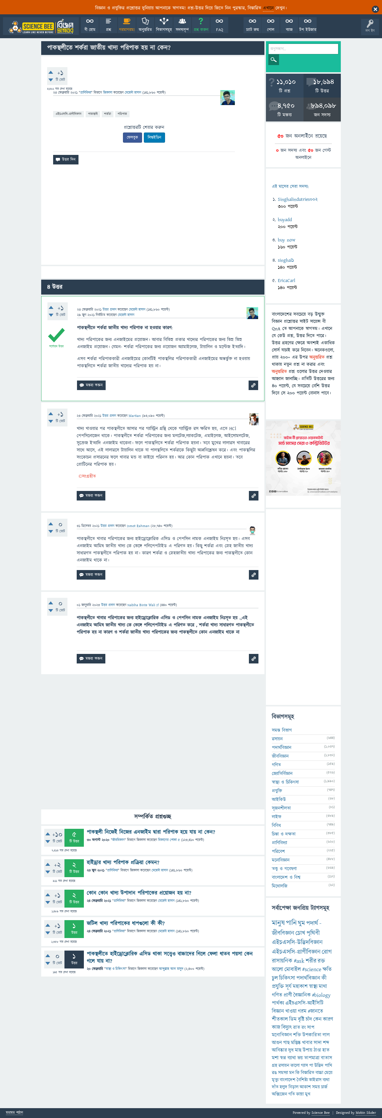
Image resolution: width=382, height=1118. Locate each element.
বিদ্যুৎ (286, 1027)
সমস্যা (283, 1072)
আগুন (277, 1042)
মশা (275, 1058)
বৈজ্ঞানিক (302, 995)
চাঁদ (309, 1019)
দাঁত (275, 1087)
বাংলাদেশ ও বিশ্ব (286, 877)
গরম (302, 1011)
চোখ (300, 933)
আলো (277, 969)
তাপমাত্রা (312, 1058)
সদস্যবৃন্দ (182, 30)
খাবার (307, 1042)
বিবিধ (276, 825)
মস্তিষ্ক (296, 1042)
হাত (325, 1050)
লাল (326, 1035)
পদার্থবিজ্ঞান (281, 747)
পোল (270, 30)
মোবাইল (292, 969)
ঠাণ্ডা (317, 1050)
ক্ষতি (327, 969)
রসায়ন (277, 739)
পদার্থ (312, 923)
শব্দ (326, 1042)
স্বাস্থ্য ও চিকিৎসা (115, 968)
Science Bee (321, 1112)
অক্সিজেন (279, 1094)
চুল (275, 978)
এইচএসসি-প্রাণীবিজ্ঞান (68, 114)
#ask (299, 961)
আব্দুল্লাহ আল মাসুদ (171, 968)
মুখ (307, 1094)
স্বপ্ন (283, 1058)
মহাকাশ (300, 986)
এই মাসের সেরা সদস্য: (290, 187)
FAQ (219, 30)
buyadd (285, 219)
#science (311, 969)
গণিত (276, 765)
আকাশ (305, 1087)
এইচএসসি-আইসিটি (304, 1003)
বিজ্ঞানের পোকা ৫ (169, 840)
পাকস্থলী (93, 114)
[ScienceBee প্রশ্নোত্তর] (41, 26)
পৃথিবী (313, 933)
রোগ (327, 952)
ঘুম (301, 923)
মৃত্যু (275, 1080)
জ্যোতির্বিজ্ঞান (282, 773)
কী (323, 978)
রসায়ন (283, 1065)
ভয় (300, 1058)
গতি (291, 1094)
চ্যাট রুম (252, 30)
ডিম (293, 1019)
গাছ (286, 1042)
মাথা (323, 986)
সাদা (318, 1042)
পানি (291, 923)
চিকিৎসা (287, 978)
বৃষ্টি (301, 1019)
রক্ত (321, 961)
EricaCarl (286, 280)
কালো (295, 1065)
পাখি (328, 1065)
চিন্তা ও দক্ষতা (283, 834)
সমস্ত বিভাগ (282, 730)
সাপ (310, 1027)
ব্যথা (326, 1080)
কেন (317, 1019)
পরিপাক (122, 114)
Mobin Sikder (366, 1112)
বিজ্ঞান (278, 1011)
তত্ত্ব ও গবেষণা (284, 869)
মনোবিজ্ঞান (280, 860)
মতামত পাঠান (14, 1113)
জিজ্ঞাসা (108, 92)
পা (311, 1065)
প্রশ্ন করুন (201, 30)
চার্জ (324, 1087)
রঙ (274, 1072)
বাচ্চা (319, 1072)
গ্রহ (274, 1065)
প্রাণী (288, 995)
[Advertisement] (152, 217)
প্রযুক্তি (277, 791)
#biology (321, 995)
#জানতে (315, 1011)
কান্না (300, 1094)
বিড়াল (293, 1087)
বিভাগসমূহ (164, 30)
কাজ (276, 1027)
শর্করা (107, 114)
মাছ (298, 1050)
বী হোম (90, 30)
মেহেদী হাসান (160, 870)
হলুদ (283, 1087)
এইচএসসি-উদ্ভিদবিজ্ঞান (297, 942)
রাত (296, 1027)
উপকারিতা (311, 1035)
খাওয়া (291, 1011)
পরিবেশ (278, 851)
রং (303, 1027)
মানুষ (278, 923)
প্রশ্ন (108, 30)
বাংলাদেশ (287, 1080)
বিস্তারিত (307, 1072)
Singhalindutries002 (298, 199)
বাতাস (326, 1058)
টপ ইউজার (307, 30)
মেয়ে (328, 1072)
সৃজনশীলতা (281, 808)
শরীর (311, 961)
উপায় (307, 1050)
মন (291, 1072)
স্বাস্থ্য (313, 986)
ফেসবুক (132, 138)
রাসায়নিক (282, 961)
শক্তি (297, 1035)
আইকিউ (279, 799)
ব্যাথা (291, 1058)
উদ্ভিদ (319, 1065)
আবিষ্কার (279, 1050)
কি (297, 1072)
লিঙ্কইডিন (154, 138)
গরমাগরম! (127, 30)
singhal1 (286, 260)
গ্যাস (304, 1065)
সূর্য (288, 987)
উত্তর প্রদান (109, 309)
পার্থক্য (278, 1003)
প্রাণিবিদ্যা (85, 92)
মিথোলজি (279, 886)
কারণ (328, 1019)
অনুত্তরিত (145, 30)
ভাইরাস (315, 1080)
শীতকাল (280, 1019)
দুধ (291, 1050)
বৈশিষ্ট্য (302, 1080)
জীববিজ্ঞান (118, 840)
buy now (286, 240)
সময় (316, 1087)
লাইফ (276, 817)
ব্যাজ (289, 30)
